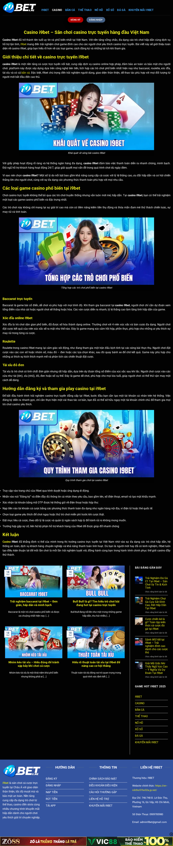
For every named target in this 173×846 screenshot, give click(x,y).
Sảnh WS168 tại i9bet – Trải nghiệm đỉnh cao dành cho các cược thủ (156, 646)
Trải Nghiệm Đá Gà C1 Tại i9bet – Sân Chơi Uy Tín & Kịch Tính (156, 583)
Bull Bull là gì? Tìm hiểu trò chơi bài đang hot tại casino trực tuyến (96, 603)
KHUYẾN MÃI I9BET (141, 10)
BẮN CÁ (70, 10)
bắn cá (25, 72)
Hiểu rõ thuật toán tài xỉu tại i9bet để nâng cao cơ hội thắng (96, 664)
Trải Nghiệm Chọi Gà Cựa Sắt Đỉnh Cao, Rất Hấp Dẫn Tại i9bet (155, 603)
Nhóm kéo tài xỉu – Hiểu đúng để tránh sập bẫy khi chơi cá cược (33, 664)
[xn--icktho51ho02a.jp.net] (19, 7)
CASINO (57, 10)
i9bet (23, 44)
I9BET (45, 10)
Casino (7, 541)
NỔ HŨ (99, 10)
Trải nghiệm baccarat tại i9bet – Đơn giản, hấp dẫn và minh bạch (34, 603)
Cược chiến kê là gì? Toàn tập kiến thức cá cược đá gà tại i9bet (155, 623)
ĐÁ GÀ (121, 10)
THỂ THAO (85, 10)
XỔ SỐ (110, 10)
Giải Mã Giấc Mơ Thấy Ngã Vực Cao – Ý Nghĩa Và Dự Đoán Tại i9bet (156, 668)
